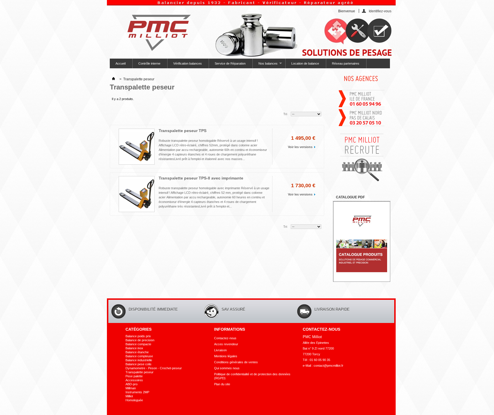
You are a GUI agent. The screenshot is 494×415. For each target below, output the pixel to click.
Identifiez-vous (380, 11)
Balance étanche (137, 352)
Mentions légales (225, 356)
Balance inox (134, 348)
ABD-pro (132, 384)
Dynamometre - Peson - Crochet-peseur (154, 368)
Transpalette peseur (140, 372)
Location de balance (305, 63)
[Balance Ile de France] (362, 106)
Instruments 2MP (137, 392)
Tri (285, 114)
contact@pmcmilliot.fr (328, 365)
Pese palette (134, 376)
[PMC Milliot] (156, 30)
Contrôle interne (149, 63)
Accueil (120, 63)
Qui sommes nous (227, 368)
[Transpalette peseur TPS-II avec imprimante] (137, 194)
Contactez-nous (225, 338)
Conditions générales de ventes (236, 362)
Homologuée (134, 400)
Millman (131, 388)
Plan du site (222, 384)
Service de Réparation (230, 63)
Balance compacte (138, 344)
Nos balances (265, 65)
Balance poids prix (138, 336)
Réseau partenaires (345, 63)
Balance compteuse (139, 356)
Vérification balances (187, 63)
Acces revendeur (226, 344)
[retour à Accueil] (113, 79)
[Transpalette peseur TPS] (137, 147)
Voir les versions (300, 147)
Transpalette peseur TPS (182, 130)
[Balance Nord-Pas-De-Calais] (362, 125)
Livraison (220, 350)
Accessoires (134, 380)
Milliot (129, 396)
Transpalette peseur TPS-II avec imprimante (201, 178)
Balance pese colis (139, 364)
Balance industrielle (139, 360)
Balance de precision (140, 340)
